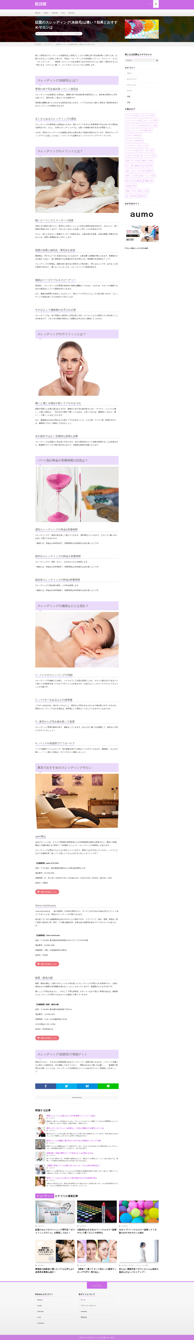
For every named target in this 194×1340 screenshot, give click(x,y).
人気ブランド (131, 155)
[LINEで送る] (108, 1086)
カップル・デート (146, 115)
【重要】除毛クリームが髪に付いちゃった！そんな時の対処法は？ (73, 1165)
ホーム (83, 1300)
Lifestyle (55, 13)
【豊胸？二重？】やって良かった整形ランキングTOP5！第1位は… (97, 1270)
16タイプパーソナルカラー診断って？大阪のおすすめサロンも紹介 (138, 1231)
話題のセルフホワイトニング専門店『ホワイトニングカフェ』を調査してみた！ (55, 1231)
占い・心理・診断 (134, 166)
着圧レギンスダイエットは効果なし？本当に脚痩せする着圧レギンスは (75, 1128)
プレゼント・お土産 (134, 140)
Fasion (46, 13)
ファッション (132, 85)
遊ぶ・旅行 (131, 196)
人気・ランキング (147, 155)
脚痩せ (148, 181)
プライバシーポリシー (88, 1305)
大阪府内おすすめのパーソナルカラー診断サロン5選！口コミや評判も (97, 1231)
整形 (149, 171)
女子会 (148, 166)
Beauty (37, 13)
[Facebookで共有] (45, 1086)
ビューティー (53, 33)
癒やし (129, 181)
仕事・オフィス (132, 161)
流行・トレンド (148, 176)
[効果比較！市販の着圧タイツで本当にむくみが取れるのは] (40, 1157)
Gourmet (71, 13)
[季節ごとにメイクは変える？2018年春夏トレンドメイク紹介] (40, 1119)
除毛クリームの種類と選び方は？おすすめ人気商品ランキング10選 (73, 1140)
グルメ (129, 73)
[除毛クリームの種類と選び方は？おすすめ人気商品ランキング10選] (40, 1144)
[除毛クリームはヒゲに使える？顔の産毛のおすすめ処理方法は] (40, 1182)
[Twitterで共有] (66, 1086)
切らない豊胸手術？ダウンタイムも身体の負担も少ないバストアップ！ (139, 1270)
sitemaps (84, 1311)
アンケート (131, 115)
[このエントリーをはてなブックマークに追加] (87, 1086)
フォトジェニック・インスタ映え (138, 130)
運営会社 (84, 1317)
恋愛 (128, 96)
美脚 (139, 181)
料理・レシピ (132, 176)
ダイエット (152, 125)
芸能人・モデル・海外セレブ (137, 191)
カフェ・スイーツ (133, 120)
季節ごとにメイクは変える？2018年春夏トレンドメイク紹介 (70, 1116)
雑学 (142, 196)
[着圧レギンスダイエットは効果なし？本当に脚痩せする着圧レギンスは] (40, 1132)
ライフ (129, 91)
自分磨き (77, 33)
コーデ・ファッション (135, 125)
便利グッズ (147, 161)
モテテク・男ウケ (145, 150)
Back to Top (97, 1286)
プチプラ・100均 (133, 135)
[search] (157, 60)
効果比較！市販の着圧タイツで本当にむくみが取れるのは (69, 1153)
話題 (128, 102)
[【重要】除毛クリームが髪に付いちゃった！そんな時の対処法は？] (40, 1169)
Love (63, 13)
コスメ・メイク (150, 120)
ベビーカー (131, 150)
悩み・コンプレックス (67, 33)
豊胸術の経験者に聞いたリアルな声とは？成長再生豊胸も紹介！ (55, 1270)
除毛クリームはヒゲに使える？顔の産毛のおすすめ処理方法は (71, 1178)
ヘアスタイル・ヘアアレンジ (136, 145)
